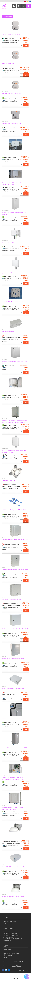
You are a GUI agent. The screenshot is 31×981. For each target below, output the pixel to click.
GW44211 (4, 656)
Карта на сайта (9, 923)
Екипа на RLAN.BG (9, 921)
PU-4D (3, 478)
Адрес (5, 946)
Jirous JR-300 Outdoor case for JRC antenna (13, 391)
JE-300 (3, 745)
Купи (26, 45)
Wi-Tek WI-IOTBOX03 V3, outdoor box (11, 34)
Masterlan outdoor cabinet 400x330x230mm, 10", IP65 (14, 362)
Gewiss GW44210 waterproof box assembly (13, 688)
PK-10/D (3, 567)
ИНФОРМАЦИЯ (9, 928)
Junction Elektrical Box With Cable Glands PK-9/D (15, 539)
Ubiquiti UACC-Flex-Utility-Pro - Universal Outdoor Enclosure (15, 154)
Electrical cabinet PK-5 (8, 331)
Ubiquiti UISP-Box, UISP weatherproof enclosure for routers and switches (14, 273)
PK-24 (3, 597)
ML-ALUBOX (4, 418)
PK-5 (3, 329)
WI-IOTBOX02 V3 (5, 61)
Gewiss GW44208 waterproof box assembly (13, 896)
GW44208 (4, 894)
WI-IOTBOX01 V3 (5, 91)
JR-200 (3, 775)
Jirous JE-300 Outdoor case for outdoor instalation (15, 748)
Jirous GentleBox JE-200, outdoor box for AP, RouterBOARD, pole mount (13, 808)
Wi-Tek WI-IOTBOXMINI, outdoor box (11, 123)
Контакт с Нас (8, 932)
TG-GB (3, 716)
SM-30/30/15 (4, 626)
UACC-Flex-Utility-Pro (6, 151)
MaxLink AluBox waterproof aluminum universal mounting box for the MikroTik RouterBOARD (14, 421)
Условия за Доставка (11, 935)
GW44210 (4, 686)
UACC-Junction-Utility (6, 180)
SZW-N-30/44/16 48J (6, 210)
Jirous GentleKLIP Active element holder (12, 301)
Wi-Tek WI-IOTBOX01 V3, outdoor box (11, 93)
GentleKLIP (4, 299)
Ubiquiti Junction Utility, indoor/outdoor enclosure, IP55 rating (12, 183)
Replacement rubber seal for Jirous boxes (13, 718)
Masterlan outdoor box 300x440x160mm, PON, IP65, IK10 (14, 213)
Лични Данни (8, 937)
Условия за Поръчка (10, 933)
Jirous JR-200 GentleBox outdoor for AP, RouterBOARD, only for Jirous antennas (12, 778)
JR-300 (3, 389)
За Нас (5, 917)
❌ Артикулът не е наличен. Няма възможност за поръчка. (11, 336)
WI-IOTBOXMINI (5, 121)
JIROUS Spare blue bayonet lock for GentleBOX (14, 510)
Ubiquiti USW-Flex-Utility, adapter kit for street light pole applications (14, 451)
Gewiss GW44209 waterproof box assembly (13, 866)
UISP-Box (4, 270)
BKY (28, 970)
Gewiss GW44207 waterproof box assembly (13, 837)
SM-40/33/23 (4, 359)
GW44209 (4, 864)
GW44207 (4, 835)
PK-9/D (3, 537)
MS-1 (3, 508)
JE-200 (3, 805)
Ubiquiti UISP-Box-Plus (8, 242)
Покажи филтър (7, 16)
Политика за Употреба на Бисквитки (12, 939)
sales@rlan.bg (17, 966)
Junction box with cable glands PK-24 (12, 599)
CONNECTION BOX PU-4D (8, 480)
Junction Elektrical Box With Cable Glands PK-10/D (15, 569)
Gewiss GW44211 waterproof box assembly (13, 658)
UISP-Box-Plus (4, 240)
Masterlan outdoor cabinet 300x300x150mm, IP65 (15, 629)
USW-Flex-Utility (5, 448)
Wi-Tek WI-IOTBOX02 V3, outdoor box (11, 64)
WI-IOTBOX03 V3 (5, 32)
